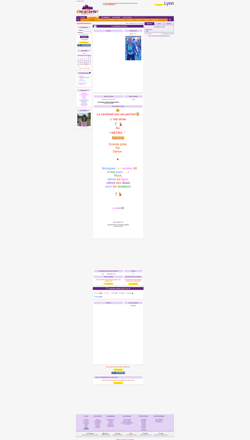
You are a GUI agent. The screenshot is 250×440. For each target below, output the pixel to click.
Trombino (110, 421)
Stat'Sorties (155, 20)
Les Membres (105, 17)
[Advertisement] (138, 10)
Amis (159, 23)
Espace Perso (127, 17)
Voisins (169, 23)
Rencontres (143, 427)
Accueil (86, 419)
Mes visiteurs (159, 420)
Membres (149, 23)
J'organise (143, 424)
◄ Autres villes (80, 1)
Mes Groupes (127, 420)
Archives (146, 20)
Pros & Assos (86, 420)
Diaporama (121, 20)
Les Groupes (116, 17)
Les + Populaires (110, 20)
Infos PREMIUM (159, 419)
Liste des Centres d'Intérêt (127, 422)
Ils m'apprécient (159, 421)
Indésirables (143, 430)
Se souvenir (85, 39)
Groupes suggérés (126, 421)
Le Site (82, 17)
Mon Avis (144, 426)
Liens (86, 426)
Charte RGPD (86, 422)
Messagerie (143, 420)
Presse (86, 425)
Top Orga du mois (84, 73)
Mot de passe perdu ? (84, 34)
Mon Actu (143, 421)
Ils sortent (110, 422)
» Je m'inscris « (159, 4)
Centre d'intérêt (127, 424)
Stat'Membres (110, 426)
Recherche (130, 20)
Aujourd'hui (100, 20)
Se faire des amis (111, 419)
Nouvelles (138, 20)
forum (172, 33)
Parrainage (143, 419)
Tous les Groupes (127, 419)
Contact (86, 427)
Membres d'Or (110, 425)
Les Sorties (92, 17)
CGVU (86, 424)
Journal (143, 425)
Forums (86, 421)
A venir (92, 20)
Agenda (143, 422)
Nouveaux (110, 424)
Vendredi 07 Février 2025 (108, 99)
